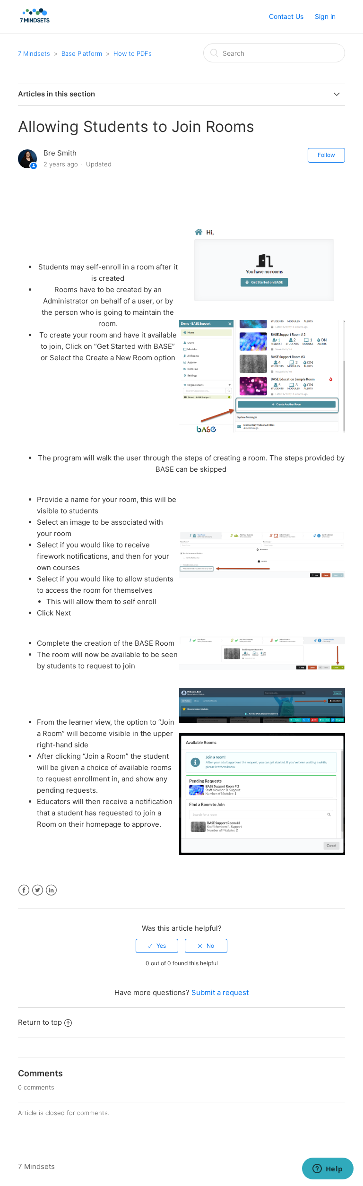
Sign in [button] (325, 16)
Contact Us (286, 16)
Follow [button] (326, 154)
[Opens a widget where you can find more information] (328, 1169)
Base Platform (81, 53)
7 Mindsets (34, 53)
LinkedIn (51, 890)
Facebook (24, 890)
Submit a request (220, 992)
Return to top (40, 1022)
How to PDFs (132, 53)
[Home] (35, 21)
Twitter (37, 890)
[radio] (157, 946)
